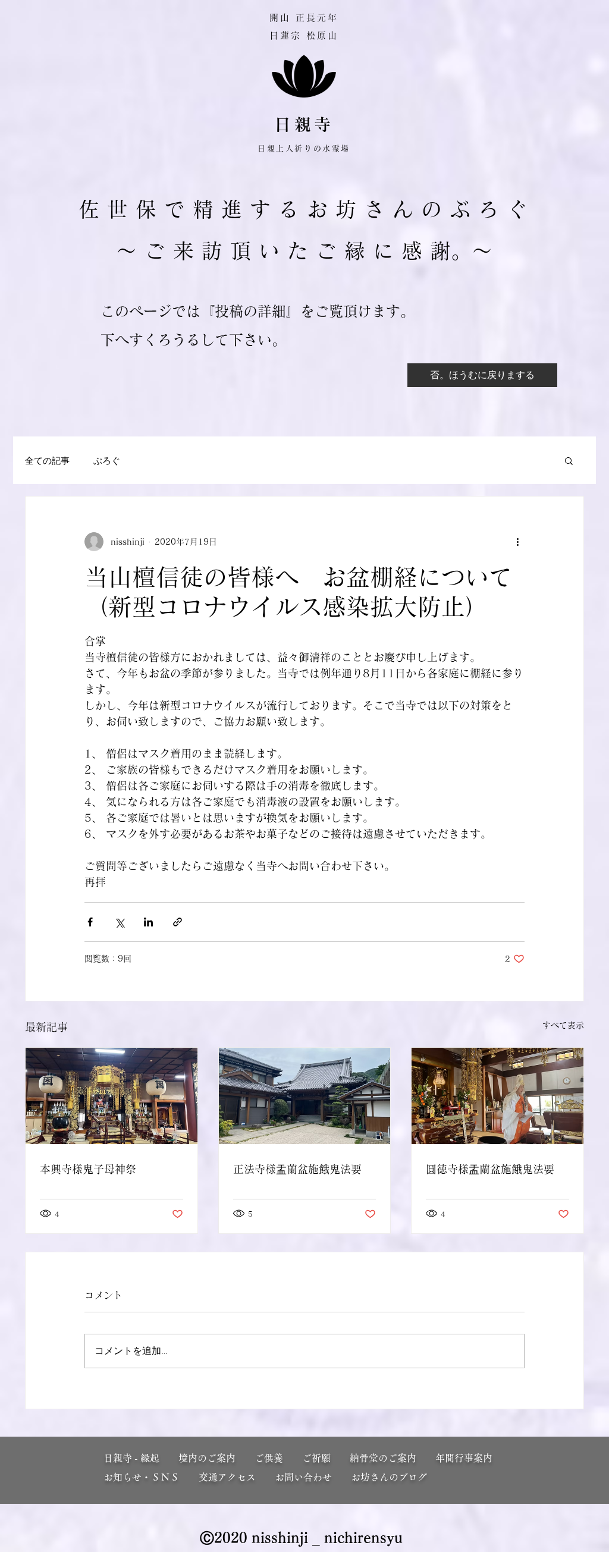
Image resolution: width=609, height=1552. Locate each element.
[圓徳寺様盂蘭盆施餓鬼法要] (497, 1096)
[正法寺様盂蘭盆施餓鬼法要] (305, 1096)
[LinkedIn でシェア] (148, 922)
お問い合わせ (303, 1477)
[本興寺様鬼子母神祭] (111, 1096)
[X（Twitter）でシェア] (119, 922)
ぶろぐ (106, 460)
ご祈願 (326, 1458)
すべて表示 (563, 1025)
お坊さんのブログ (389, 1477)
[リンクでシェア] (177, 922)
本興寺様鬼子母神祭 (88, 1169)
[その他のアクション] (517, 542)
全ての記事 (47, 460)
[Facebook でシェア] (90, 922)
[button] (569, 460)
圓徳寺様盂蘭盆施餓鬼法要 (490, 1169)
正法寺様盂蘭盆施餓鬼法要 (297, 1169)
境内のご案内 (216, 1458)
